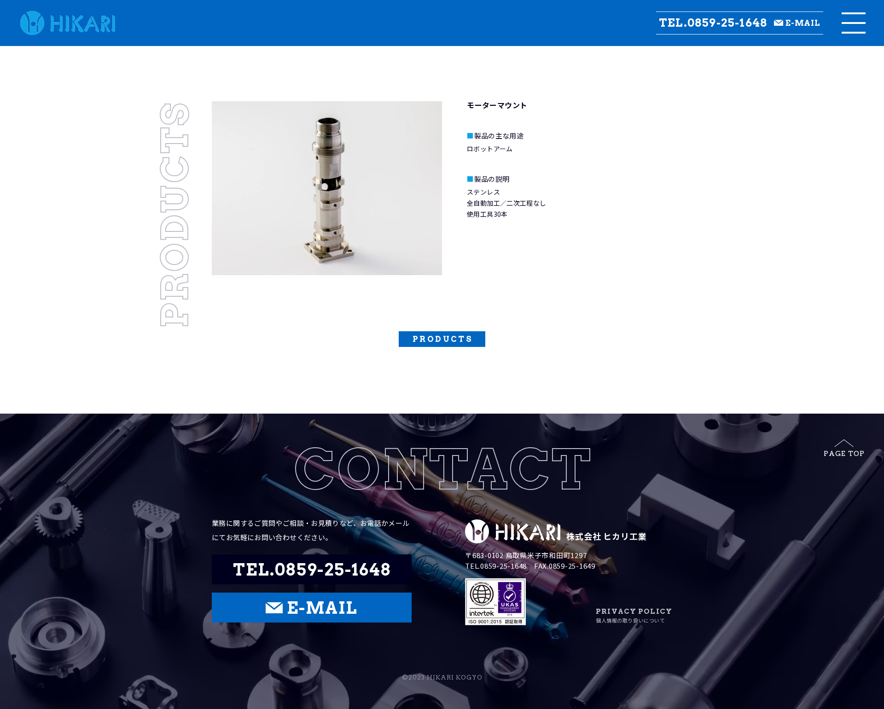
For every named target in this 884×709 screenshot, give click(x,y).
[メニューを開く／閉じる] (853, 23)
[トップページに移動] (57, 23)
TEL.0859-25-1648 (713, 23)
